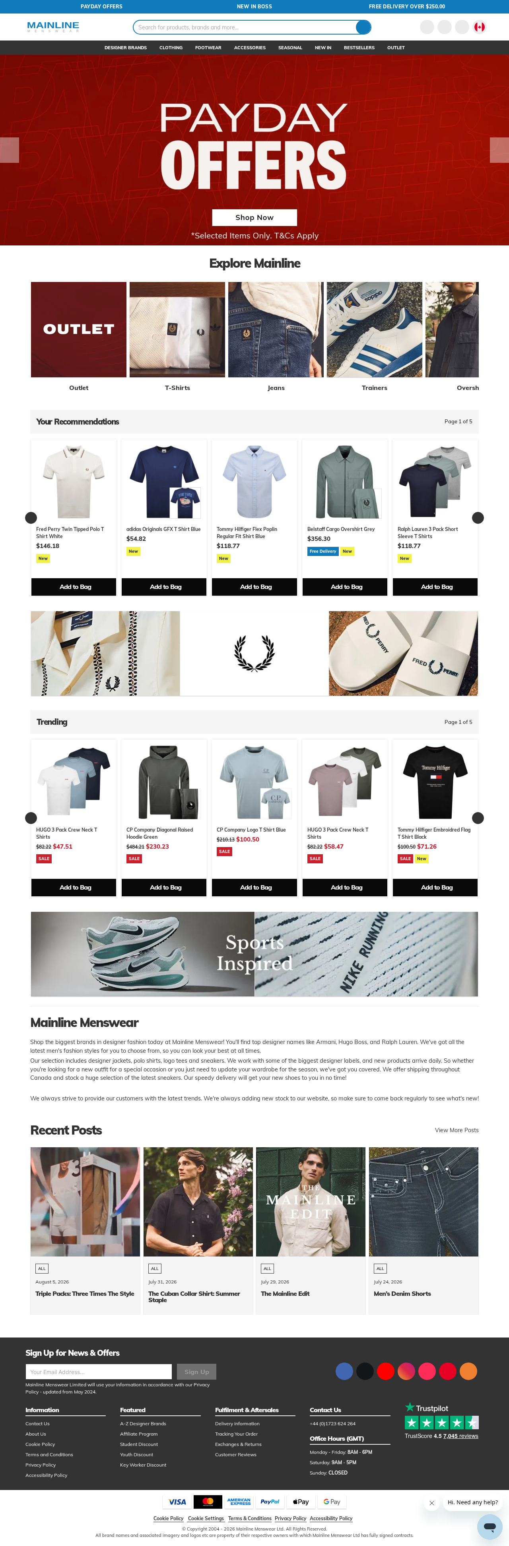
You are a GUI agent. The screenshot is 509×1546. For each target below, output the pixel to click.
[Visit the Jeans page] (276, 329)
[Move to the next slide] (499, 150)
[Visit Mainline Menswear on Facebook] (344, 1371)
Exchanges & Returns (238, 1444)
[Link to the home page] (53, 27)
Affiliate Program (139, 1434)
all (42, 1268)
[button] (479, 27)
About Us (35, 1434)
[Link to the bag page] (444, 27)
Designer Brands (126, 47)
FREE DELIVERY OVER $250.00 (407, 7)
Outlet (396, 47)
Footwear (208, 47)
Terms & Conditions (250, 1518)
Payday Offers (102, 7)
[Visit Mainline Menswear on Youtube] (385, 1371)
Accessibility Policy (46, 1475)
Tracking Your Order (236, 1434)
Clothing (171, 47)
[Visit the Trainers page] (374, 329)
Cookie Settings (206, 1518)
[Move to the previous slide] (9, 150)
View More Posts (457, 1130)
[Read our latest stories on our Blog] (468, 1371)
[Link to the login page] (427, 27)
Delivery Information (237, 1423)
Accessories (250, 47)
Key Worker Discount (143, 1465)
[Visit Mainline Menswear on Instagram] (406, 1371)
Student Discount (139, 1444)
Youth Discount (136, 1454)
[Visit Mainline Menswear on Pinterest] (448, 1371)
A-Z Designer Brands (143, 1423)
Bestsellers (359, 47)
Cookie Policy (40, 1444)
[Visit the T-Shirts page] (177, 329)
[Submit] (363, 27)
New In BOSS (254, 7)
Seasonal (290, 47)
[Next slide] (478, 518)
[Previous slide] (31, 518)
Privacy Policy (40, 1465)
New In (323, 47)
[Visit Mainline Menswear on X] (365, 1371)
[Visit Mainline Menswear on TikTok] (427, 1371)
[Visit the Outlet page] (78, 329)
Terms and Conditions (49, 1454)
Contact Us (37, 1423)
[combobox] (252, 27)
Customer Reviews (235, 1454)
